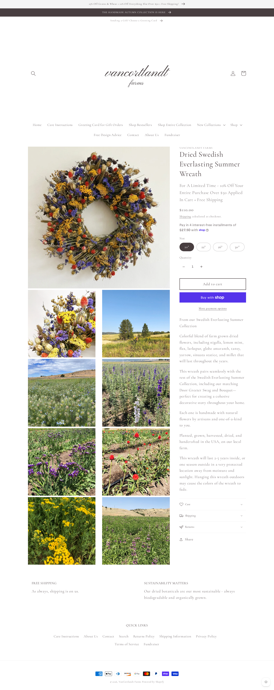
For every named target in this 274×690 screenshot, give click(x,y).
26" (220, 247)
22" (203, 247)
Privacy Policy (206, 636)
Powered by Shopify (153, 681)
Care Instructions (66, 636)
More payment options (213, 308)
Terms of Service (127, 644)
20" (187, 247)
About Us (91, 636)
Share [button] (189, 539)
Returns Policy (144, 636)
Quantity (185, 257)
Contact (108, 636)
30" (237, 247)
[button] (33, 73)
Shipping (185, 216)
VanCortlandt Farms (130, 681)
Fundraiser (151, 644)
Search (124, 636)
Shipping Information (175, 636)
